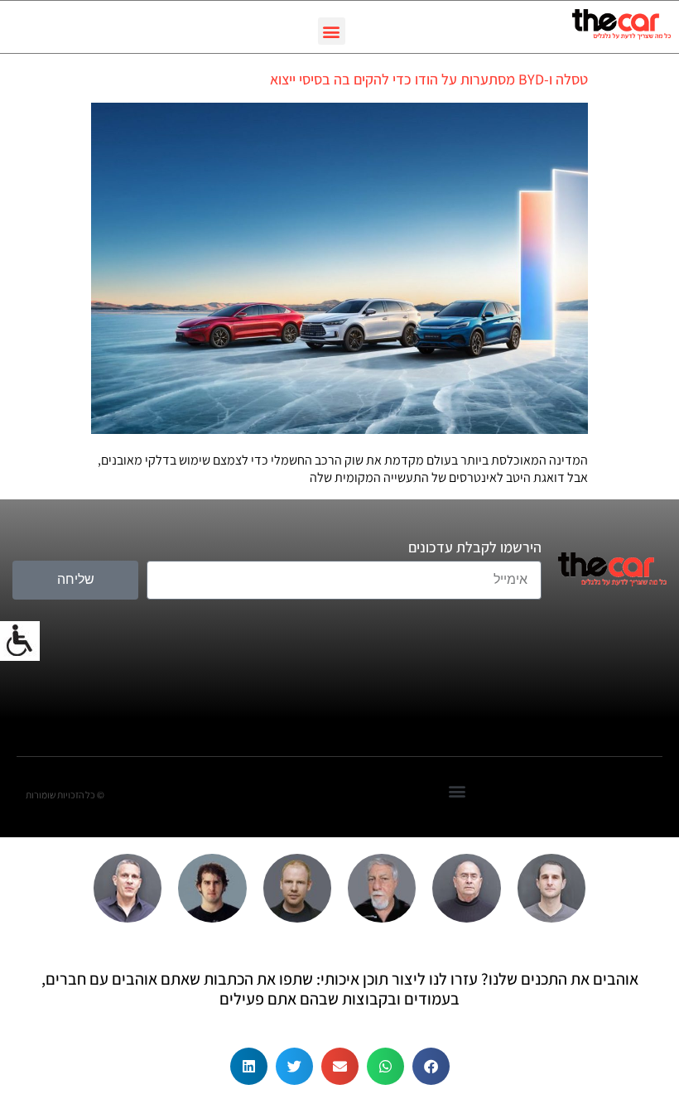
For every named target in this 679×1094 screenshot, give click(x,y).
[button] (331, 31)
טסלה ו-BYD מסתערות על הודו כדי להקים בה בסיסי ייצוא (429, 79)
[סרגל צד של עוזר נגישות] (20, 641)
